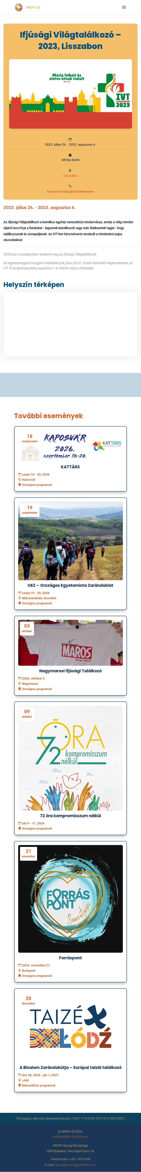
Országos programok (37, 485)
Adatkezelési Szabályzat (70, 1136)
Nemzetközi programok (38, 1085)
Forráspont (70, 958)
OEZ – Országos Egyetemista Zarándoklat (70, 585)
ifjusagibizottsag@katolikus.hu (75, 1165)
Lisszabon (70, 175)
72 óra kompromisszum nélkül (70, 816)
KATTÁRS (70, 467)
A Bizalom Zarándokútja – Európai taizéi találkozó (70, 1067)
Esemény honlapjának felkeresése (70, 191)
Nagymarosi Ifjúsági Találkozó (70, 671)
